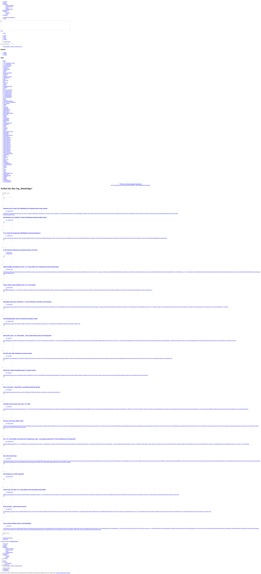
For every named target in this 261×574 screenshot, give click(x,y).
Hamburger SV (6, 112)
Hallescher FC (6, 110)
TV (4, 168)
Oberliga (5, 129)
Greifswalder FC (6, 109)
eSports (4, 83)
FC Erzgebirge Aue (7, 93)
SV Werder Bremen (7, 164)
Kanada (5, 116)
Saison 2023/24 (6, 148)
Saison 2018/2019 (7, 137)
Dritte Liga (5, 82)
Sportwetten (5, 159)
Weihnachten (6, 174)
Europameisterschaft (7, 86)
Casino (4, 75)
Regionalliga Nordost (7, 135)
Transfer (5, 167)
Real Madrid (6, 132)
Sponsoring (5, 157)
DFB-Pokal (5, 80)
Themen (5, 53)
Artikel (4, 35)
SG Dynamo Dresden (8, 153)
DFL (4, 81)
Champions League (7, 76)
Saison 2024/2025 (7, 152)
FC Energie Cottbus (7, 92)
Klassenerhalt (6, 118)
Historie (5, 115)
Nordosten (5, 127)
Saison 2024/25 (6, 151)
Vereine (5, 171)
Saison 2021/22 (6, 143)
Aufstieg (5, 70)
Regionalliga (6, 134)
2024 (4, 60)
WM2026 (5, 179)
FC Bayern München (7, 90)
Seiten (4, 36)
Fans (4, 88)
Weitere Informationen (61, 572)
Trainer (4, 165)
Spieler (4, 156)
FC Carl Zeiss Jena (7, 91)
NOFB (4, 125)
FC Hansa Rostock (7, 94)
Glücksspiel (5, 108)
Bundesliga (5, 74)
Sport (4, 158)
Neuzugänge (6, 124)
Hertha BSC (6, 114)
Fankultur (5, 87)
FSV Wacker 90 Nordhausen (9, 102)
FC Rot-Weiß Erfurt (7, 96)
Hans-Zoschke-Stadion (8, 113)
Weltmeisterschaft (7, 175)
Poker (4, 130)
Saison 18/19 (6, 136)
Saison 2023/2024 (7, 149)
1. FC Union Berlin (7, 65)
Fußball (5, 104)
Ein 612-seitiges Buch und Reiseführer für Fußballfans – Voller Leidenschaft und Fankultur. (130, 184)
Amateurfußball (6, 69)
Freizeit (4, 99)
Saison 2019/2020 (7, 140)
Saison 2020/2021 (7, 142)
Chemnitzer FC (6, 77)
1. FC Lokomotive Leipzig (9, 63)
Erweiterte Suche (7, 41)
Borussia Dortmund (7, 72)
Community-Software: (9, 541)
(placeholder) (9, 563)
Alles (2, 30)
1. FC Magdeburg (7, 64)
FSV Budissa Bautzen (8, 101)
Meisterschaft (6, 120)
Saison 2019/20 (6, 138)
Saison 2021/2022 (7, 145)
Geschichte (5, 107)
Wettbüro (5, 176)
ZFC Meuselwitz (7, 180)
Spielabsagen (6, 154)
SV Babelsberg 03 (7, 163)
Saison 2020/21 (6, 141)
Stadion (5, 160)
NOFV (4, 126)
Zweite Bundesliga (7, 181)
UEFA (4, 169)
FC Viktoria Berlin (7, 97)
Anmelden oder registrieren (9, 17)
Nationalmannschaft (7, 123)
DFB (4, 79)
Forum (4, 38)
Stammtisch (5, 162)
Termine (5, 39)
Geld (4, 105)
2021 (4, 61)
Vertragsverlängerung (7, 173)
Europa (4, 85)
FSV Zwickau (6, 103)
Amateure (5, 67)
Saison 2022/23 (6, 146)
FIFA (4, 98)
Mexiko (5, 121)
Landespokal (6, 119)
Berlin (4, 71)
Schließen (68, 572)
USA (4, 170)
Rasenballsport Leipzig (8, 131)
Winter (4, 178)
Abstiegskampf (6, 66)
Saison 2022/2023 (7, 147)
